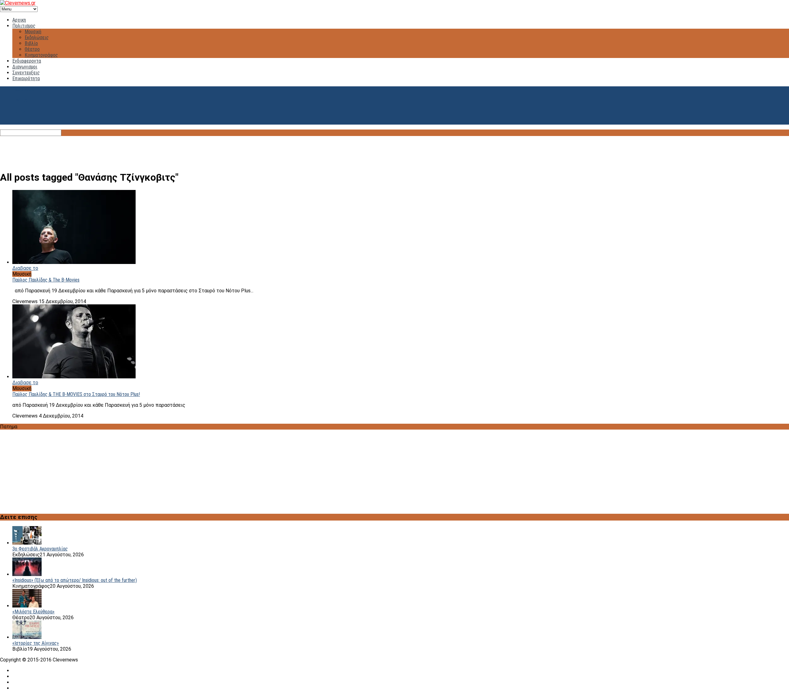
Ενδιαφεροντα (26, 61)
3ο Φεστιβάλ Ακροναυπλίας (40, 549)
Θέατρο (32, 49)
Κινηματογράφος (41, 55)
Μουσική (33, 32)
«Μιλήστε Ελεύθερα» (33, 612)
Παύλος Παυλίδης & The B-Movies (46, 280)
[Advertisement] (394, 150)
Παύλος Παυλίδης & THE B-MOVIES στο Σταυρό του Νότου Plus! (76, 394)
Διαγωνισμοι (24, 67)
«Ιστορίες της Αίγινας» (35, 643)
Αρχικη (19, 20)
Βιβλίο (31, 43)
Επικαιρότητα (26, 78)
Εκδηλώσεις (37, 37)
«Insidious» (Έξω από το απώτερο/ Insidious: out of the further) (74, 580)
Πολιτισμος (23, 26)
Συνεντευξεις (26, 73)
